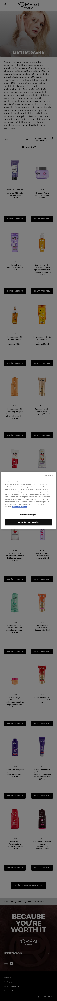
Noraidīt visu (48, 475)
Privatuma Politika (19, 507)
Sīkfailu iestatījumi (28, 515)
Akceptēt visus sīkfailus (28, 522)
